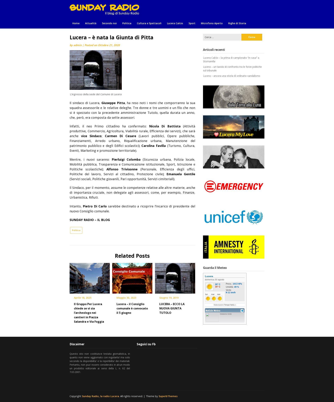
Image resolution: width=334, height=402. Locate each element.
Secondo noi (109, 23)
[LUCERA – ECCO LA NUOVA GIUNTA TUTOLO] (175, 277)
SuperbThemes (168, 396)
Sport (192, 23)
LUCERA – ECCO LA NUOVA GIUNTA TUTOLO (172, 308)
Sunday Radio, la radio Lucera (100, 396)
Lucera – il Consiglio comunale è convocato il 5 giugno (132, 308)
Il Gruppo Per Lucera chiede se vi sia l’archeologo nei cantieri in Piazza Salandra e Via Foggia (89, 313)
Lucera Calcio (175, 23)
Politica (126, 23)
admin (77, 45)
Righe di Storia (237, 23)
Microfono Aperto (212, 23)
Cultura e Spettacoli (149, 23)
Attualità (90, 23)
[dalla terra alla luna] (233, 96)
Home (75, 23)
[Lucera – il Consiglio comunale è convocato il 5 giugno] (132, 277)
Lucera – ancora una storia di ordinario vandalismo (231, 75)
